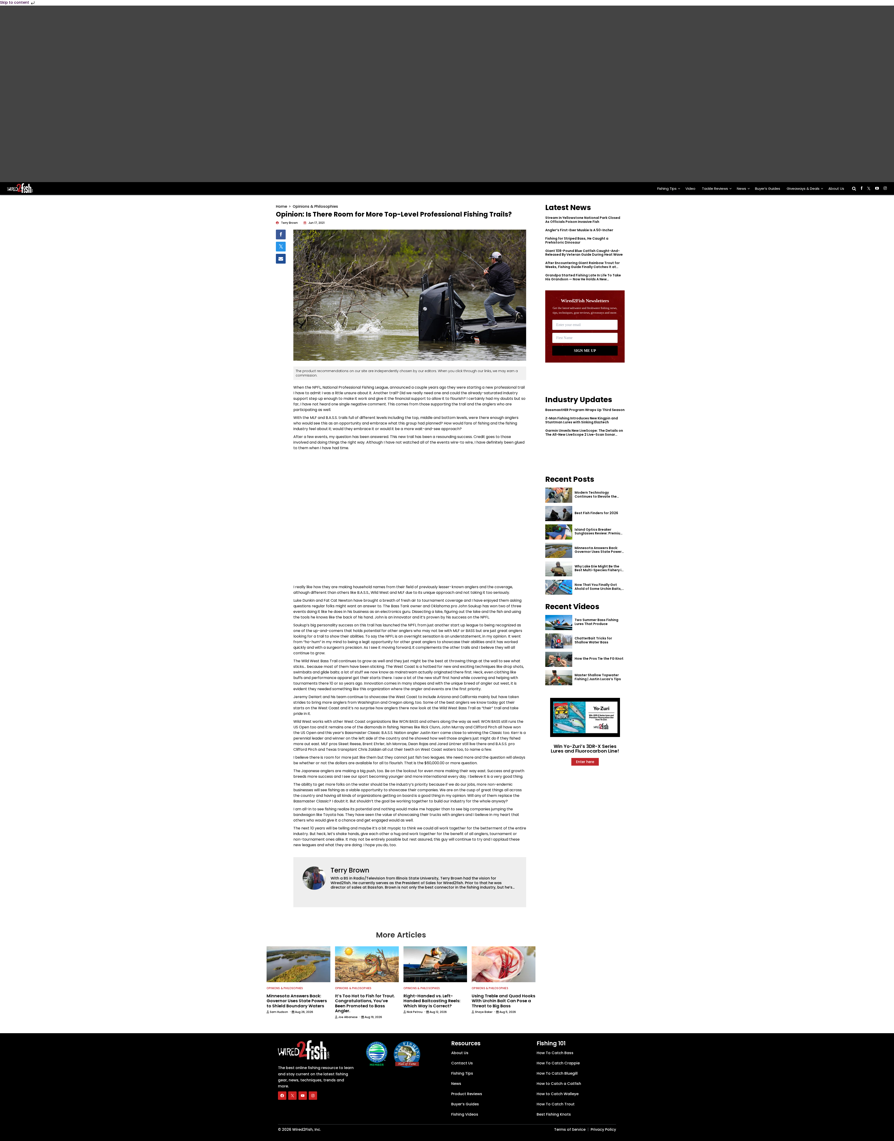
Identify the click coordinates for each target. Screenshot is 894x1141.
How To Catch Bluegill (557, 1073)
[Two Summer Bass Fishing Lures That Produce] (558, 622)
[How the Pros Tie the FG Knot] (558, 659)
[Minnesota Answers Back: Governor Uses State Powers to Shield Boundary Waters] (558, 550)
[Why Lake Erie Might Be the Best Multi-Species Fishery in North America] (558, 569)
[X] (292, 1095)
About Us (836, 188)
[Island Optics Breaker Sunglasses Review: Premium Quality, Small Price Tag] (558, 532)
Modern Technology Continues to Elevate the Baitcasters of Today (596, 496)
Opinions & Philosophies (315, 206)
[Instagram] (313, 1095)
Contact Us (462, 1063)
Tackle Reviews (715, 188)
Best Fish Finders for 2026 (596, 513)
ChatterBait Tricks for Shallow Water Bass (593, 640)
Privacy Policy (603, 1129)
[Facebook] (282, 1095)
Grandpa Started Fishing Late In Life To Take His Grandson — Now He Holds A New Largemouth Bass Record (583, 279)
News (741, 188)
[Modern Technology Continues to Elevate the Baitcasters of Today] (558, 495)
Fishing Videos (464, 1114)
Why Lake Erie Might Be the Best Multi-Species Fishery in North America (599, 570)
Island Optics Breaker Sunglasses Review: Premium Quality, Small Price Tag (599, 533)
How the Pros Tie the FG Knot (599, 658)
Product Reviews (466, 1094)
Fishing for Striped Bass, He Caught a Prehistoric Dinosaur (576, 240)
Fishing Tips (667, 188)
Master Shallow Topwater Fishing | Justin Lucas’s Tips (598, 677)
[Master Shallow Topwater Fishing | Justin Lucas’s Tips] (558, 677)
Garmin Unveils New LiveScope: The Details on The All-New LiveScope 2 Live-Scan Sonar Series (584, 434)
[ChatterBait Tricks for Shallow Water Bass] (558, 641)
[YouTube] (302, 1095)
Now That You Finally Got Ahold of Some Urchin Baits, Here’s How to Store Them (598, 588)
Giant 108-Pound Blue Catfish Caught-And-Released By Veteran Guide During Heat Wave (584, 252)
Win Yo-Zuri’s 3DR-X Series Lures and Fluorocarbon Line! (585, 748)
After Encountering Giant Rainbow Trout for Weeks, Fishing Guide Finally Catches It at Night (582, 267)
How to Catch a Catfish (559, 1083)
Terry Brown (350, 870)
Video (690, 188)
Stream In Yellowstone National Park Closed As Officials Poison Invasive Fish (582, 219)
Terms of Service (570, 1129)
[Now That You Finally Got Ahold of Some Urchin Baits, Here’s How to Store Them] (558, 587)
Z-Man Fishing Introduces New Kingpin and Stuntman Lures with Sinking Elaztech (581, 420)
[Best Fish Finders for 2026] (558, 513)
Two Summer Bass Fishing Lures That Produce (596, 622)
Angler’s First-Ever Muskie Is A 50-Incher (579, 230)
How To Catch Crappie (558, 1063)
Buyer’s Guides (767, 188)
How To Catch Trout (556, 1104)
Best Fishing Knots (554, 1114)
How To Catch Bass (555, 1053)
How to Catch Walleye (558, 1094)
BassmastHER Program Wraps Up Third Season (585, 410)
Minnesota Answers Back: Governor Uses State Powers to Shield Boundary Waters (599, 552)
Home (281, 206)
